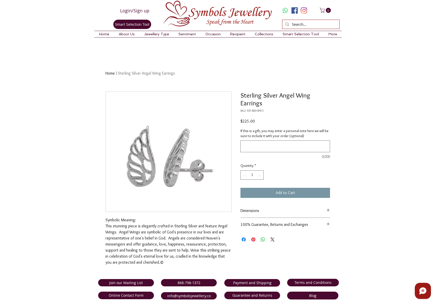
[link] (326, 10)
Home (110, 73)
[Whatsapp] (285, 10)
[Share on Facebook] (244, 239)
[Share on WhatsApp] (263, 239)
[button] (126, 34)
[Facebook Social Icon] (294, 10)
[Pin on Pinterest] (253, 239)
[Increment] (260, 175)
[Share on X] (272, 239)
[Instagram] (304, 10)
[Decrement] (244, 175)
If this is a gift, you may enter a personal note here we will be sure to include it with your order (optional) (284, 133)
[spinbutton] (252, 175)
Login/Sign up (134, 11)
